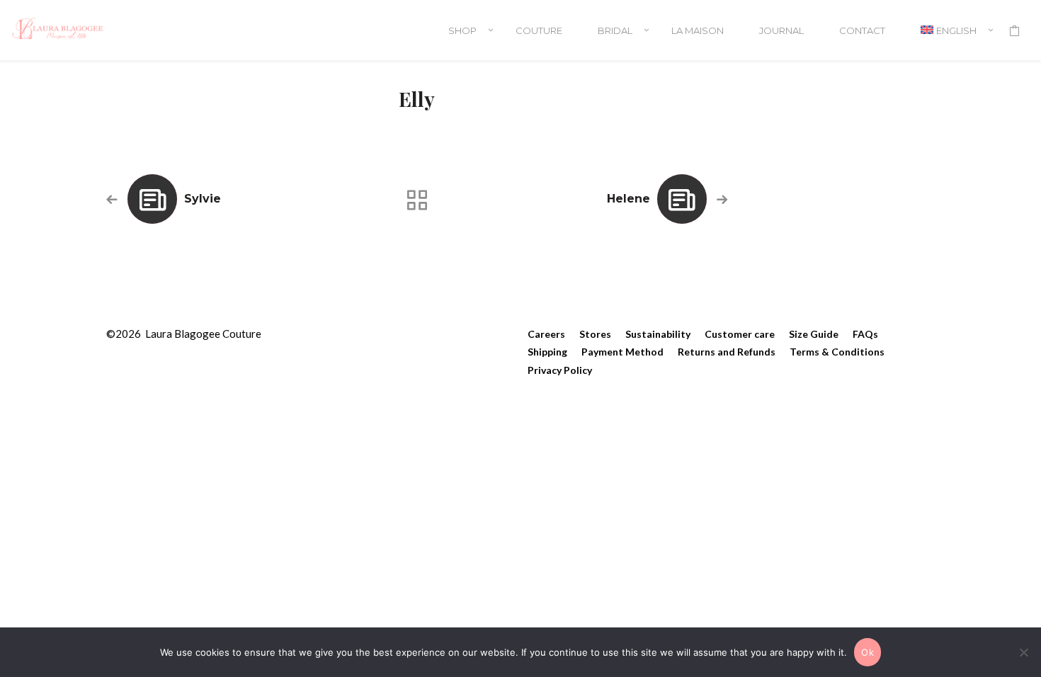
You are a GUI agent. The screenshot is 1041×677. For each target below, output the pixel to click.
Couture (539, 30)
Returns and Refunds (726, 352)
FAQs (865, 334)
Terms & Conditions (837, 352)
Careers (546, 334)
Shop (462, 30)
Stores (595, 334)
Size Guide (813, 334)
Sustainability (657, 334)
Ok (867, 652)
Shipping (547, 352)
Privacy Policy (560, 370)
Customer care (740, 334)
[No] (1023, 652)
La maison (697, 30)
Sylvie (202, 198)
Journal (781, 30)
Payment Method (622, 352)
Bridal (615, 30)
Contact (862, 30)
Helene (628, 198)
